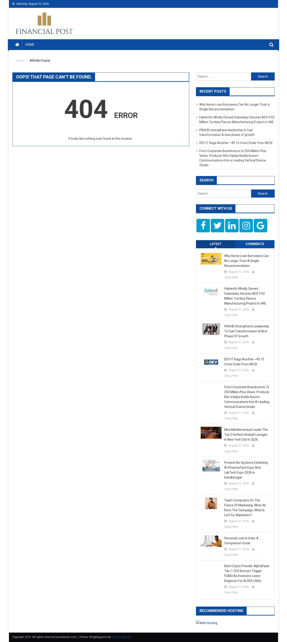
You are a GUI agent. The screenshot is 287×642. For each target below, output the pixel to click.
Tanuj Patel (231, 277)
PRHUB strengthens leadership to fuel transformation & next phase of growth (246, 331)
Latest (216, 244)
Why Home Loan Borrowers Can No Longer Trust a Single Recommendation (246, 261)
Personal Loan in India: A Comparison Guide (241, 540)
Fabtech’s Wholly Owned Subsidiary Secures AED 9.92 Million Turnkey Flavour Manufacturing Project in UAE (245, 296)
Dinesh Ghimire (120, 637)
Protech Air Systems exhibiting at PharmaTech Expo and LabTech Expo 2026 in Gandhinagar (246, 470)
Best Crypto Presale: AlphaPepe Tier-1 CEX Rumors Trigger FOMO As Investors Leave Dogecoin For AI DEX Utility (246, 573)
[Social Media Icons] (203, 225)
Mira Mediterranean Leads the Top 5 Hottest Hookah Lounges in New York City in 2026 (246, 434)
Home (30, 44)
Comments (255, 244)
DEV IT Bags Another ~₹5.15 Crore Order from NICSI (235, 143)
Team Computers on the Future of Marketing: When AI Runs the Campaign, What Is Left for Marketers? (245, 507)
